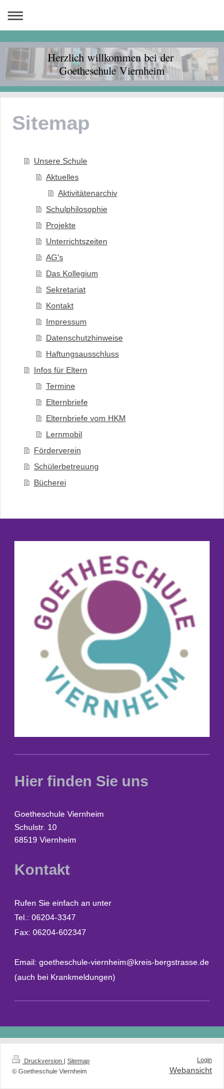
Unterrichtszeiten (76, 241)
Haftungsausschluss (82, 353)
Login (204, 1059)
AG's (54, 257)
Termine (60, 386)
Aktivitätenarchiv (87, 193)
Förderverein (57, 450)
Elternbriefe (67, 402)
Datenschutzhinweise (84, 337)
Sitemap (78, 1060)
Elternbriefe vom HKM (86, 418)
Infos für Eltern (60, 369)
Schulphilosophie (76, 209)
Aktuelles (62, 176)
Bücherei (50, 482)
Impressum (66, 321)
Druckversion (43, 1060)
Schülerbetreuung (66, 466)
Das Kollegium (72, 273)
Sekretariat (66, 289)
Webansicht (190, 1070)
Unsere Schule (60, 160)
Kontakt (60, 305)
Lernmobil (64, 434)
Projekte (61, 225)
